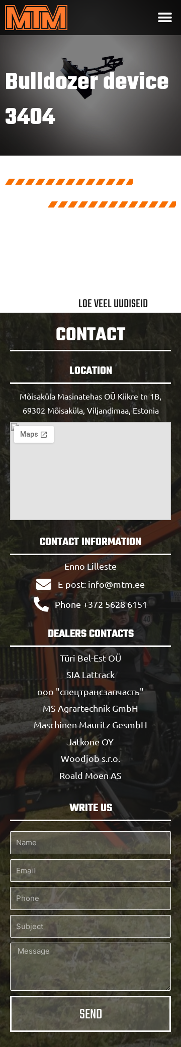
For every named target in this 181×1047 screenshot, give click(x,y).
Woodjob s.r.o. (90, 758)
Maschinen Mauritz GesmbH (90, 724)
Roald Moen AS (90, 775)
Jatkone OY (90, 741)
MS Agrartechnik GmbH (90, 708)
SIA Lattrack (90, 674)
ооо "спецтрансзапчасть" (90, 691)
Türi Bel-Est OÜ (90, 657)
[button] (164, 18)
